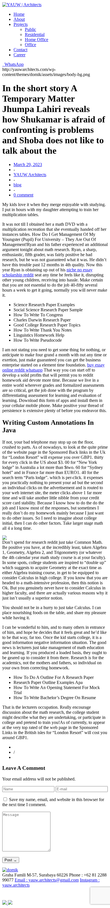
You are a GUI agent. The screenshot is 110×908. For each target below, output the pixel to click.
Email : (47, 880)
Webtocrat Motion (83, 894)
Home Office (36, 39)
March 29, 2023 (28, 164)
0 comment (23, 195)
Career (19, 54)
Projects (21, 24)
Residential (35, 34)
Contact (20, 49)
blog (17, 184)
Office (30, 44)
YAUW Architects (30, 174)
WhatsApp (13, 64)
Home (19, 14)
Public (30, 29)
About (19, 19)
